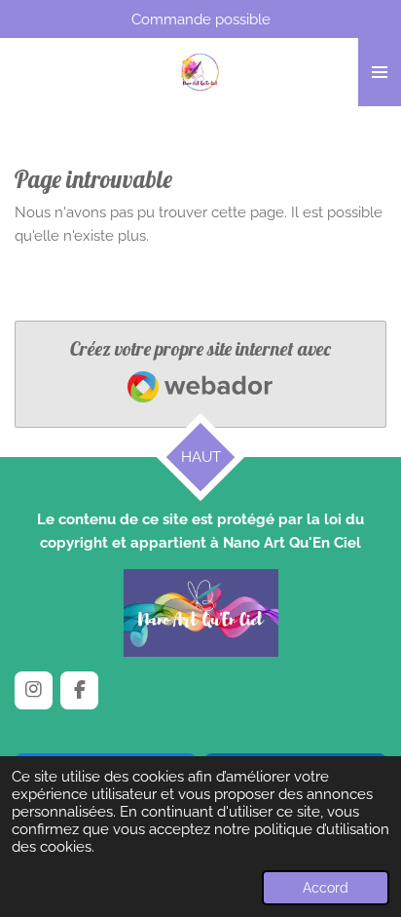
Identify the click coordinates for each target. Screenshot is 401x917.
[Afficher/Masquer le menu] (379, 72)
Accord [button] (325, 888)
